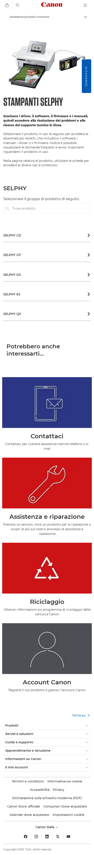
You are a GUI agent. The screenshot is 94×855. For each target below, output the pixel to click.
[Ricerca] (17, 5)
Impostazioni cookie (68, 815)
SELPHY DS (46, 275)
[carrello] (6, 5)
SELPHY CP (46, 255)
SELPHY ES (46, 294)
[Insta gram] (36, 836)
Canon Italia (45, 827)
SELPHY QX (46, 314)
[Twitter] (57, 836)
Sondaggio (86, 76)
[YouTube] (68, 836)
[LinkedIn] (47, 836)
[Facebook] (25, 836)
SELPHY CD (46, 235)
